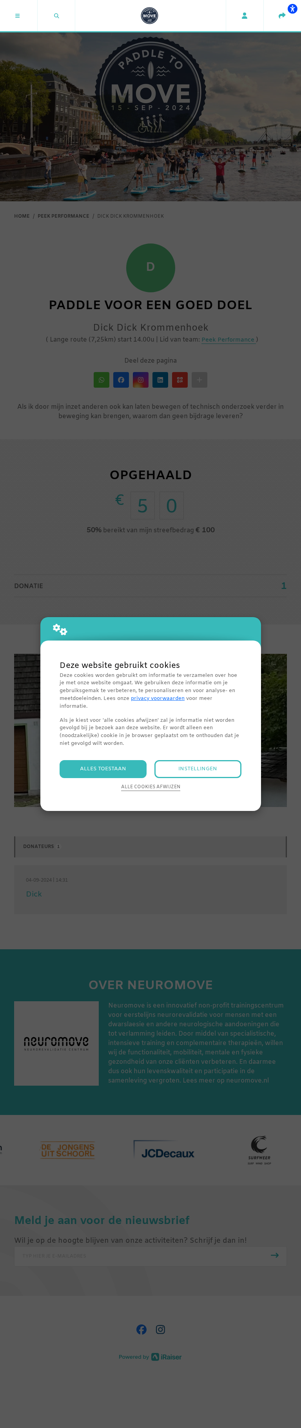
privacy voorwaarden (158, 698)
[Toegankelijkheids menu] (292, 8)
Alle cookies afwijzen (150, 787)
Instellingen (197, 769)
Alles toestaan (103, 769)
